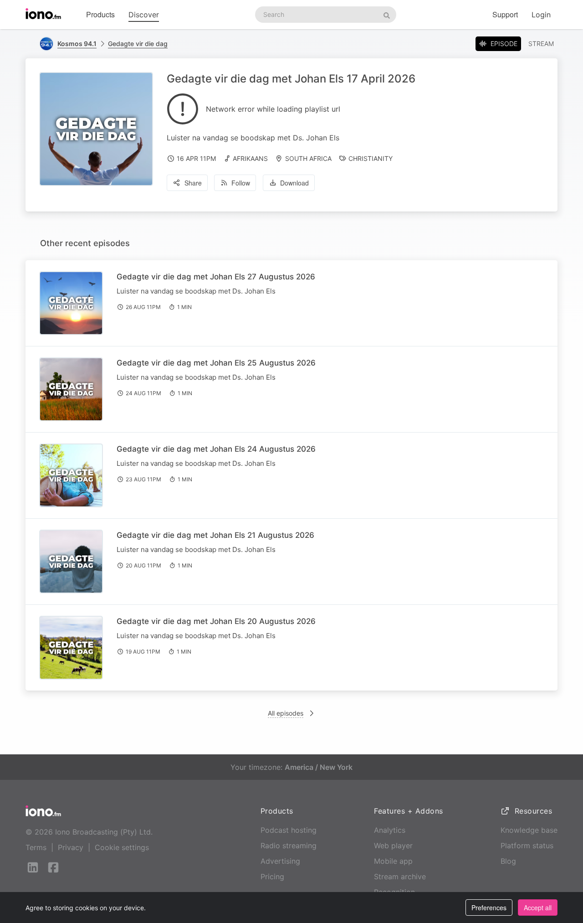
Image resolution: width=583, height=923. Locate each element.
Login (541, 14)
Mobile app (393, 861)
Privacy (70, 847)
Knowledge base (529, 830)
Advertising (280, 861)
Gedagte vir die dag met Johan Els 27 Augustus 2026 (216, 276)
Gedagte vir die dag (138, 43)
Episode (504, 43)
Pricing (272, 876)
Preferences (488, 907)
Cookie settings (122, 847)
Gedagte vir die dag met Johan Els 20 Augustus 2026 (216, 621)
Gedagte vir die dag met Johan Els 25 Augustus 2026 (216, 362)
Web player (393, 845)
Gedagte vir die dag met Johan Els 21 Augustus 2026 (215, 535)
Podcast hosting (289, 830)
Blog (508, 861)
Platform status (527, 845)
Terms (36, 847)
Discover (143, 14)
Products (100, 14)
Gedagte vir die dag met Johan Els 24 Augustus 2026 (216, 449)
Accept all (538, 907)
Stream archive (400, 876)
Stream (541, 43)
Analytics (389, 830)
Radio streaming (289, 845)
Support (505, 14)
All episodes (285, 713)
